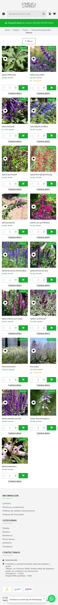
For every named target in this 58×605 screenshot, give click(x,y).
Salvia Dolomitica (9, 466)
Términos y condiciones (13, 507)
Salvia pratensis (8, 222)
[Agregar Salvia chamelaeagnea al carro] (51, 427)
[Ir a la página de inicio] (29, 5)
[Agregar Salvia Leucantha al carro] (51, 87)
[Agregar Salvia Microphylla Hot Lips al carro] (51, 183)
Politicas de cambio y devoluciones (18, 511)
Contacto (6, 503)
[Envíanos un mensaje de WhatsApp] (52, 599)
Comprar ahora (14, 93)
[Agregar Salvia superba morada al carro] (23, 427)
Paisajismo (7, 546)
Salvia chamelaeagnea (39, 418)
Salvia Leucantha (37, 75)
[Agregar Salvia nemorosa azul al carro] (51, 280)
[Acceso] (50, 14)
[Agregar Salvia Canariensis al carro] (51, 328)
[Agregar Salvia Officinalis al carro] (23, 87)
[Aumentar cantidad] (15, 87)
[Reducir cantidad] (4, 87)
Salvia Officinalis (9, 75)
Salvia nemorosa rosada (12, 319)
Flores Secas (8, 539)
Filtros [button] (30, 41)
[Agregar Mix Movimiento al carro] (23, 379)
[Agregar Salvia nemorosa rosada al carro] (23, 328)
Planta (16, 30)
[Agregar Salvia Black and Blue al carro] (51, 135)
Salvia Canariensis (38, 319)
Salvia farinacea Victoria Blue (14, 270)
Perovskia (34, 366)
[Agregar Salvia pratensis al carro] (23, 231)
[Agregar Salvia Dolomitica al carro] (23, 475)
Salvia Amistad (8, 126)
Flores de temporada (40, 30)
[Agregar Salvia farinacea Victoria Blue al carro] (23, 280)
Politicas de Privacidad (13, 514)
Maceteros (7, 535)
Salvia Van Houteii (9, 174)
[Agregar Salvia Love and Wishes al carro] (51, 231)
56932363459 (11, 560)
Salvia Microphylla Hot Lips (41, 174)
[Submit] (43, 14)
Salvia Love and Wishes (40, 222)
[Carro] (54, 14)
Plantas (5, 528)
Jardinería (7, 543)
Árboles (6, 532)
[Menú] (4, 14)
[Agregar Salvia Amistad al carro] (23, 135)
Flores (25, 30)
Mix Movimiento (8, 366)
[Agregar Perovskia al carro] (51, 379)
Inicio (7, 30)
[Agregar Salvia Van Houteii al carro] (23, 183)
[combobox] (26, 14)
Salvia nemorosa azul (39, 270)
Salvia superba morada (11, 418)
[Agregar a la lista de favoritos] (5, 59)
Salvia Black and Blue (39, 126)
